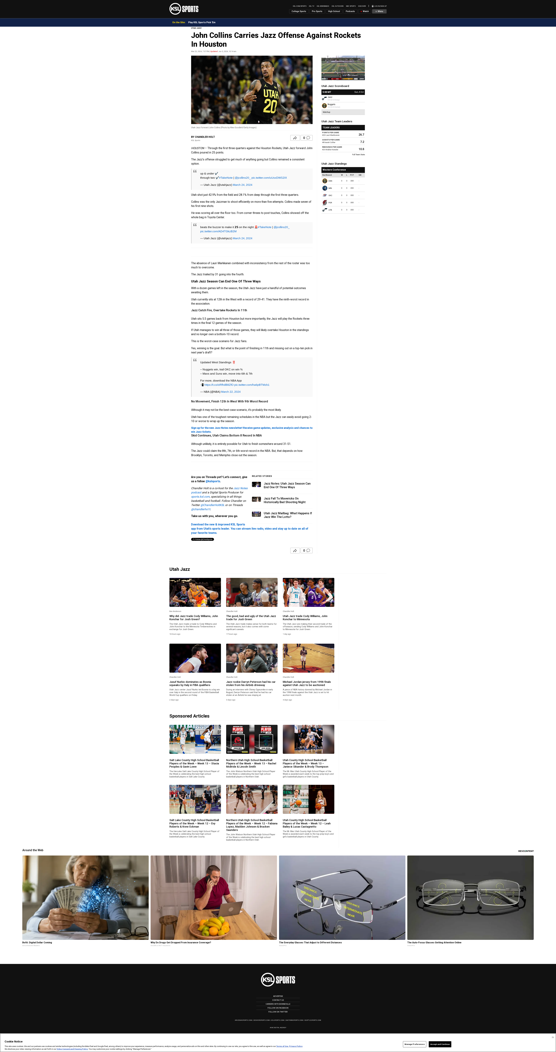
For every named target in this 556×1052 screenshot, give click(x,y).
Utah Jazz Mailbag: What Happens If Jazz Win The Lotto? (288, 515)
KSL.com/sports (299, 6)
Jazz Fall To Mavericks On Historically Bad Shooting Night (285, 500)
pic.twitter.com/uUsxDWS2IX (269, 177)
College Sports (299, 11)
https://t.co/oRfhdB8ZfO (219, 384)
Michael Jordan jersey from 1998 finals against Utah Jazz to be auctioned (307, 683)
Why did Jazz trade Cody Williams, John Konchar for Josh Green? (193, 618)
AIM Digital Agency (278, 1027)
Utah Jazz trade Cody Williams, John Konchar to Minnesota (305, 618)
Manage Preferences (415, 1044)
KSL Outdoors (337, 6)
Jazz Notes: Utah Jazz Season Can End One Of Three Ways (287, 485)
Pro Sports (317, 11)
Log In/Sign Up (380, 6)
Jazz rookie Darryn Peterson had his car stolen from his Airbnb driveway (251, 683)
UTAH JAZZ (196, 28)
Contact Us (278, 1000)
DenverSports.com (262, 1020)
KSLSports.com (277, 1020)
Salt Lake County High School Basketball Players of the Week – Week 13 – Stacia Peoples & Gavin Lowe (194, 763)
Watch (365, 11)
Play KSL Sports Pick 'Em (201, 22)
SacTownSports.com (294, 1020)
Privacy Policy (295, 1046)
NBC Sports (351, 6)
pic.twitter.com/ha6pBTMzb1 (251, 384)
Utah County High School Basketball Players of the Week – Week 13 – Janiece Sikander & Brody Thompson (305, 763)
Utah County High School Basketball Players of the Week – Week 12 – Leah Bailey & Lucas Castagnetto (307, 823)
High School (334, 11)
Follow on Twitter (278, 1012)
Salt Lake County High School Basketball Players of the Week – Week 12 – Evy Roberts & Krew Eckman (194, 823)
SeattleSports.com (312, 1020)
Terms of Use (282, 1046)
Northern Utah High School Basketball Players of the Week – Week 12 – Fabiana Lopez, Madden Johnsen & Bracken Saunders (251, 825)
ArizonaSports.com (243, 1020)
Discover (362, 6)
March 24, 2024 (242, 184)
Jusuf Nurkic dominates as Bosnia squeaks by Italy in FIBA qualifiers (190, 683)
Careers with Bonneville (278, 1004)
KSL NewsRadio (323, 6)
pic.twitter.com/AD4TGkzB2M (218, 231)
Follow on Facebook (278, 1008)
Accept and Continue (440, 1044)
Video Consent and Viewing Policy (72, 1049)
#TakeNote (226, 177)
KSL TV (311, 6)
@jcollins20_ (243, 177)
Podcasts (350, 11)
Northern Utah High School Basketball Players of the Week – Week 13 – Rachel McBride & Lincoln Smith (251, 763)
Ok (553, 1037)
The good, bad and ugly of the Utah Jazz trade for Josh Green (251, 618)
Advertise (278, 996)
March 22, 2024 (231, 391)
